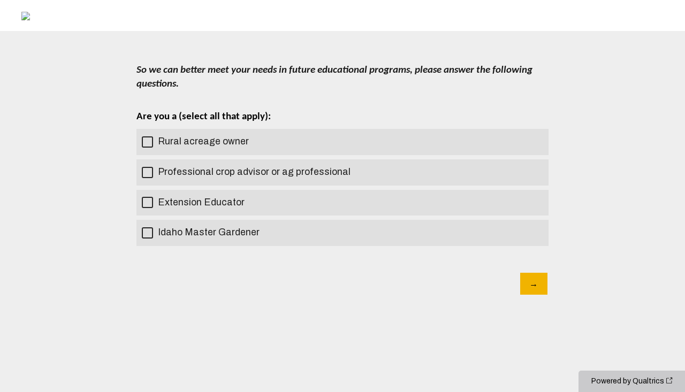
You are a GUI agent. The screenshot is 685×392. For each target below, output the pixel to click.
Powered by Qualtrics (627, 381)
